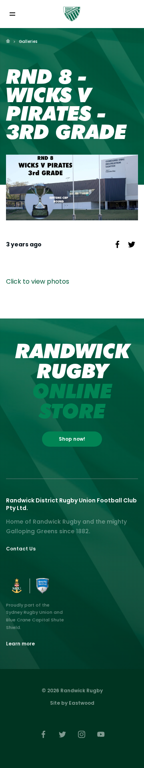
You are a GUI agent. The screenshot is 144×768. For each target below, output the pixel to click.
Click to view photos (37, 281)
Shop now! (72, 438)
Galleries (28, 41)
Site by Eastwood (72, 702)
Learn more (20, 643)
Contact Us (21, 548)
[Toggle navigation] (12, 14)
